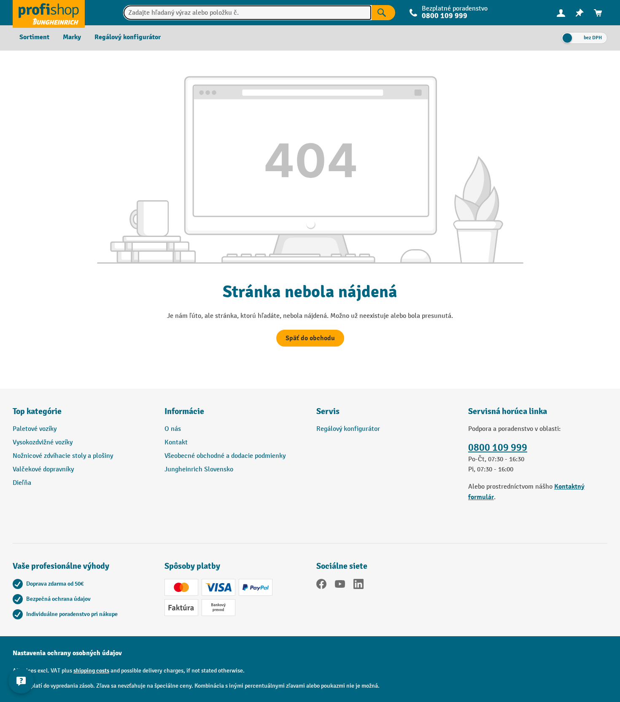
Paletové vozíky (35, 429)
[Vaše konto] (561, 13)
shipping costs (91, 670)
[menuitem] (561, 13)
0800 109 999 (497, 447)
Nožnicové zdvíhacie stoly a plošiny (63, 456)
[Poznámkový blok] (579, 13)
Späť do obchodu (310, 338)
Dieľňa (22, 483)
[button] (386, 415)
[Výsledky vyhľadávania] (383, 12)
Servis (328, 411)
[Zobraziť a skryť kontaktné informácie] (21, 681)
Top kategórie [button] (37, 411)
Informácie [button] (184, 411)
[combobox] (247, 12)
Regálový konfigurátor (348, 429)
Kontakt (176, 442)
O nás (172, 429)
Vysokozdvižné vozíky (43, 442)
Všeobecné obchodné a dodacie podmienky (225, 456)
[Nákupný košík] (598, 13)
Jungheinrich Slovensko (198, 469)
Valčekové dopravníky (43, 469)
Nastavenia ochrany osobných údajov (67, 653)
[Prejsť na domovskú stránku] (49, 12)
